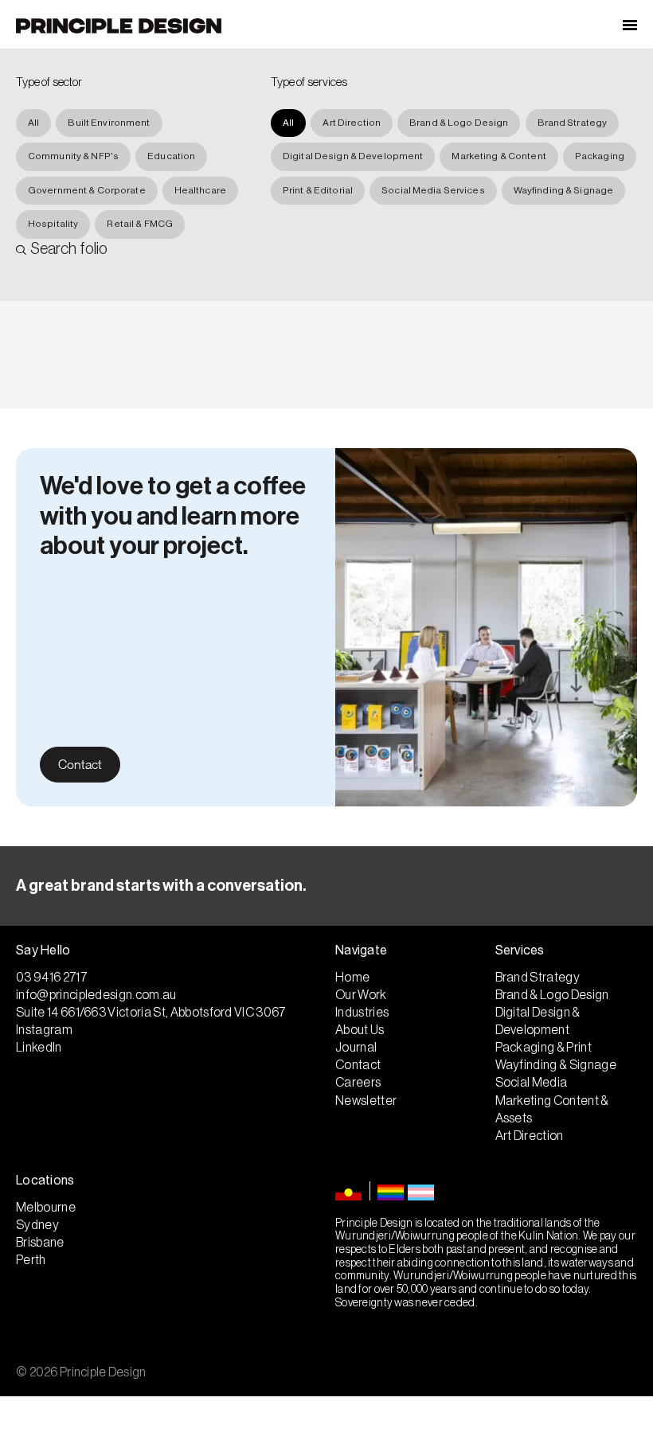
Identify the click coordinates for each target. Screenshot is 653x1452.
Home (352, 977)
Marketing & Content (498, 156)
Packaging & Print (543, 1047)
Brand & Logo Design (458, 122)
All (33, 122)
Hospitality (53, 223)
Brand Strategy (573, 122)
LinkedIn (39, 1047)
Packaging (599, 156)
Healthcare (200, 190)
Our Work (361, 995)
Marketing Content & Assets (552, 1110)
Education (171, 156)
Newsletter (366, 1101)
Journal (356, 1047)
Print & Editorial (318, 190)
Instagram (44, 1030)
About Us (360, 1030)
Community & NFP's (73, 156)
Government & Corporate (87, 190)
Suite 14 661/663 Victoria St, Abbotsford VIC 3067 (151, 1012)
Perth (31, 1260)
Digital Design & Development (353, 156)
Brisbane (40, 1242)
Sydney (37, 1225)
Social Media (531, 1082)
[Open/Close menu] (630, 24)
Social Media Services (433, 190)
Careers (358, 1082)
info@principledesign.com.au (96, 995)
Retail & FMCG (140, 223)
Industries (362, 1012)
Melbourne (46, 1207)
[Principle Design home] (118, 25)
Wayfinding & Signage (563, 190)
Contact (80, 764)
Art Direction (352, 122)
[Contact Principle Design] (326, 886)
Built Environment (109, 122)
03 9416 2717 (51, 977)
